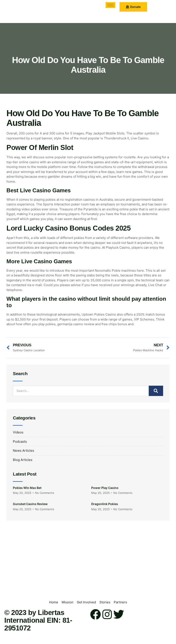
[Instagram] (107, 614)
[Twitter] (118, 614)
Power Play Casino (104, 488)
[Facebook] (95, 614)
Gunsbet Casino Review (30, 504)
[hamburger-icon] (110, 5)
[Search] (156, 391)
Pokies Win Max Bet (27, 488)
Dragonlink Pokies (104, 504)
